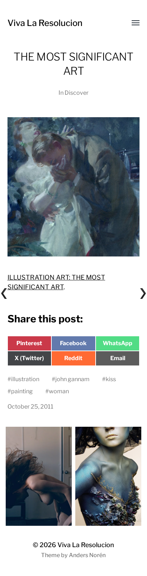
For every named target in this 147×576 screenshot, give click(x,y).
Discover (76, 92)
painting (22, 391)
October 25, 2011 (30, 406)
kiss (111, 379)
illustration (25, 379)
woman (59, 391)
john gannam (72, 379)
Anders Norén (87, 555)
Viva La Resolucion (44, 23)
